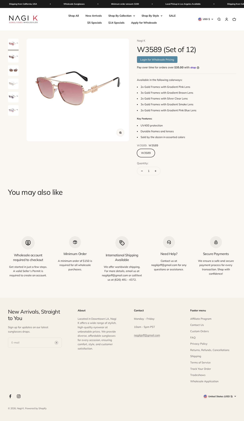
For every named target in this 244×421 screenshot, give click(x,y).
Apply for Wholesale (144, 22)
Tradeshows (197, 375)
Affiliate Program (200, 318)
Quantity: (142, 163)
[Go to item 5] (13, 97)
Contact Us (197, 325)
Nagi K (141, 40)
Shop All (73, 15)
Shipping (195, 356)
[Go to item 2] (13, 58)
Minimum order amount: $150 (122, 4)
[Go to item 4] (13, 84)
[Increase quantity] (155, 171)
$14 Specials (116, 22)
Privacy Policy (198, 343)
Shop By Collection (120, 15)
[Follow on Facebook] (10, 396)
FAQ (193, 337)
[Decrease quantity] (142, 171)
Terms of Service (200, 362)
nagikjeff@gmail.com (147, 335)
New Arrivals (93, 15)
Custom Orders (199, 331)
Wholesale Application (204, 381)
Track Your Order (200, 368)
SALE (172, 15)
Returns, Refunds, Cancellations (209, 350)
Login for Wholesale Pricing (157, 59)
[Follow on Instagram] (18, 396)
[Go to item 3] (13, 71)
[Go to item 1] (13, 44)
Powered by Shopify (35, 408)
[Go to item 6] (13, 111)
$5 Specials (94, 22)
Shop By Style (150, 15)
